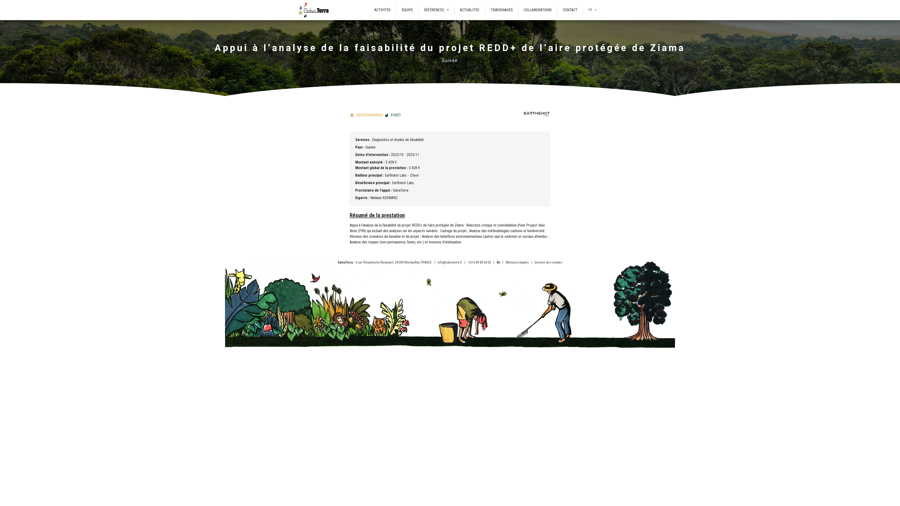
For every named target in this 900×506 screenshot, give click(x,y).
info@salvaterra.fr (450, 262)
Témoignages (501, 10)
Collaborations (538, 10)
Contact (570, 10)
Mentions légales (517, 262)
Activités (382, 10)
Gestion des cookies (548, 262)
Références (434, 10)
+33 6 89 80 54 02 (479, 262)
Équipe (407, 10)
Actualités (469, 10)
